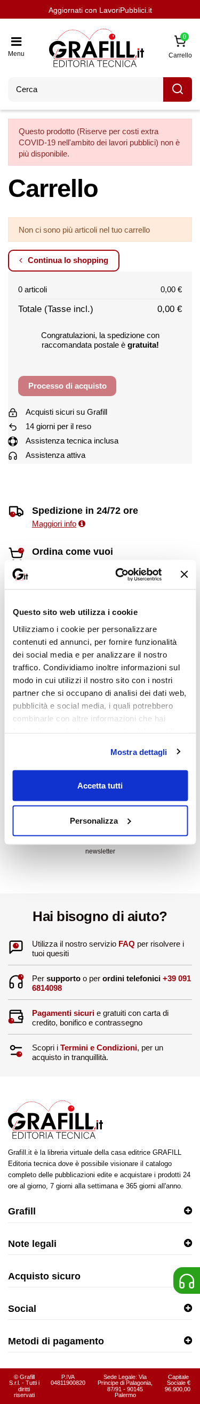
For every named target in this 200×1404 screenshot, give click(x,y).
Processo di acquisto (67, 385)
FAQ (126, 943)
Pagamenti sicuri (63, 1012)
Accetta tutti (100, 785)
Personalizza (94, 820)
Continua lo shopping (67, 260)
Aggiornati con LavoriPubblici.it (100, 10)
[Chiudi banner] (184, 574)
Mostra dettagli (138, 751)
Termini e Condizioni (98, 1047)
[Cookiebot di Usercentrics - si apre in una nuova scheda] (120, 574)
